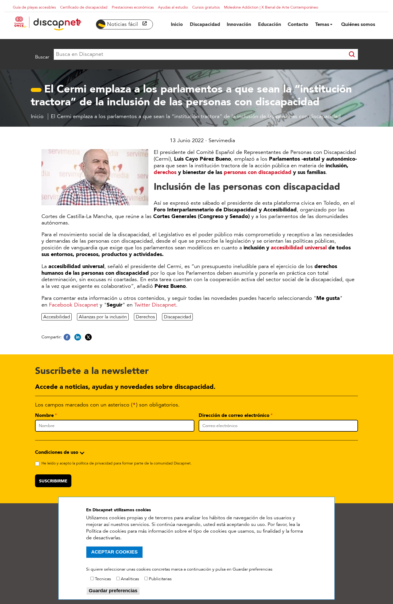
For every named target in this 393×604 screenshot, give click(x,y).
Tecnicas (103, 579)
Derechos (145, 317)
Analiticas (130, 579)
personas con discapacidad (257, 172)
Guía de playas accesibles (34, 7)
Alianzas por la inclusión (103, 317)
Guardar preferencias (113, 590)
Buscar (42, 57)
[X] (88, 337)
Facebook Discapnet (73, 305)
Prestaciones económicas (133, 7)
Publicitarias (160, 579)
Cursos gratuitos (206, 7)
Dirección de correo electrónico (234, 415)
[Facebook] (67, 337)
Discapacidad (177, 317)
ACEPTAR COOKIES (114, 552)
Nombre (44, 415)
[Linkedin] (77, 337)
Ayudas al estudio (173, 7)
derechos (165, 172)
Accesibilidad (56, 317)
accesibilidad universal (299, 247)
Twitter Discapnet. (156, 305)
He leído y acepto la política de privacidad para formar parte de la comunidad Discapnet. (116, 463)
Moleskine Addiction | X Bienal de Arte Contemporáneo (271, 7)
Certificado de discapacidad (83, 7)
